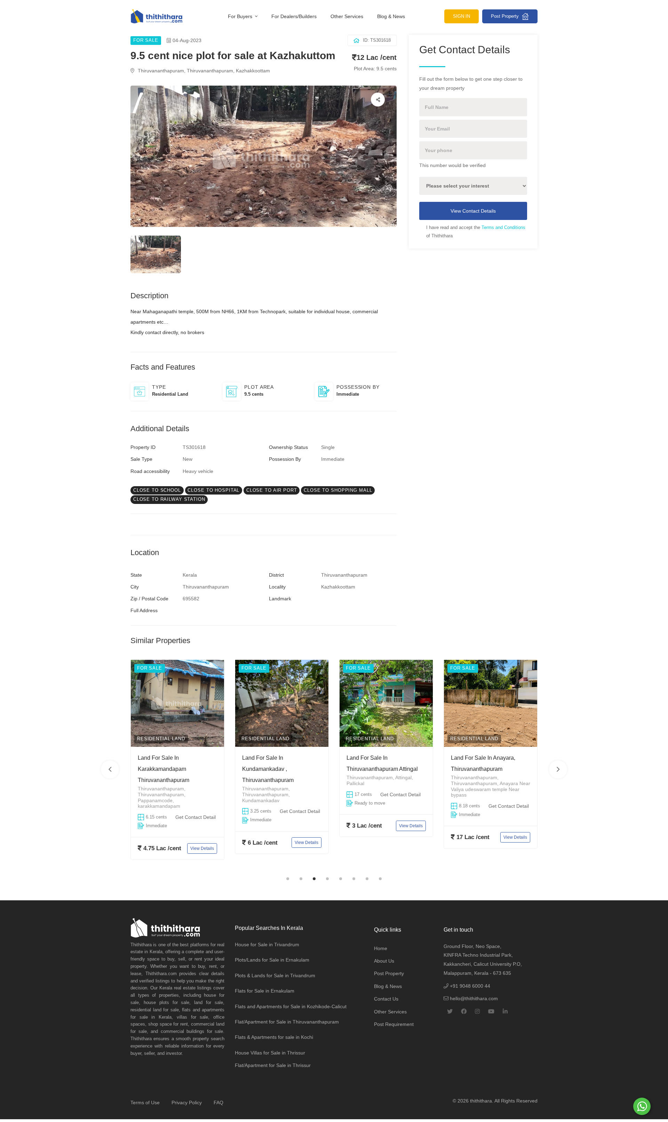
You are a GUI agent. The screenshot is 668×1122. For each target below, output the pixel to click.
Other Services (347, 16)
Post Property (505, 16)
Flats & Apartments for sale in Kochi (274, 1037)
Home (380, 948)
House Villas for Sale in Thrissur (270, 1053)
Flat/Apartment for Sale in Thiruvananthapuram (287, 1022)
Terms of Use (145, 1102)
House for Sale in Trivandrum (267, 944)
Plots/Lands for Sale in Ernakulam (272, 960)
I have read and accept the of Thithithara (475, 231)
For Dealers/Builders (294, 16)
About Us (384, 961)
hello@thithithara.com (473, 998)
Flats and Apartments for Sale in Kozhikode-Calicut (291, 1006)
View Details (202, 842)
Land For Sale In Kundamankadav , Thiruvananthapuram (163, 769)
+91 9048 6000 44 (469, 986)
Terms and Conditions (503, 227)
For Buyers (241, 16)
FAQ (218, 1102)
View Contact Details (473, 211)
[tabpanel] (177, 765)
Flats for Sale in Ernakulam (264, 991)
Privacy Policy (187, 1102)
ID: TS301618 (377, 40)
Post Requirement (394, 1024)
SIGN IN (461, 16)
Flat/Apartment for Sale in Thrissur (273, 1065)
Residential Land (161, 738)
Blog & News (391, 16)
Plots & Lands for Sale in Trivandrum (275, 975)
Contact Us (386, 999)
